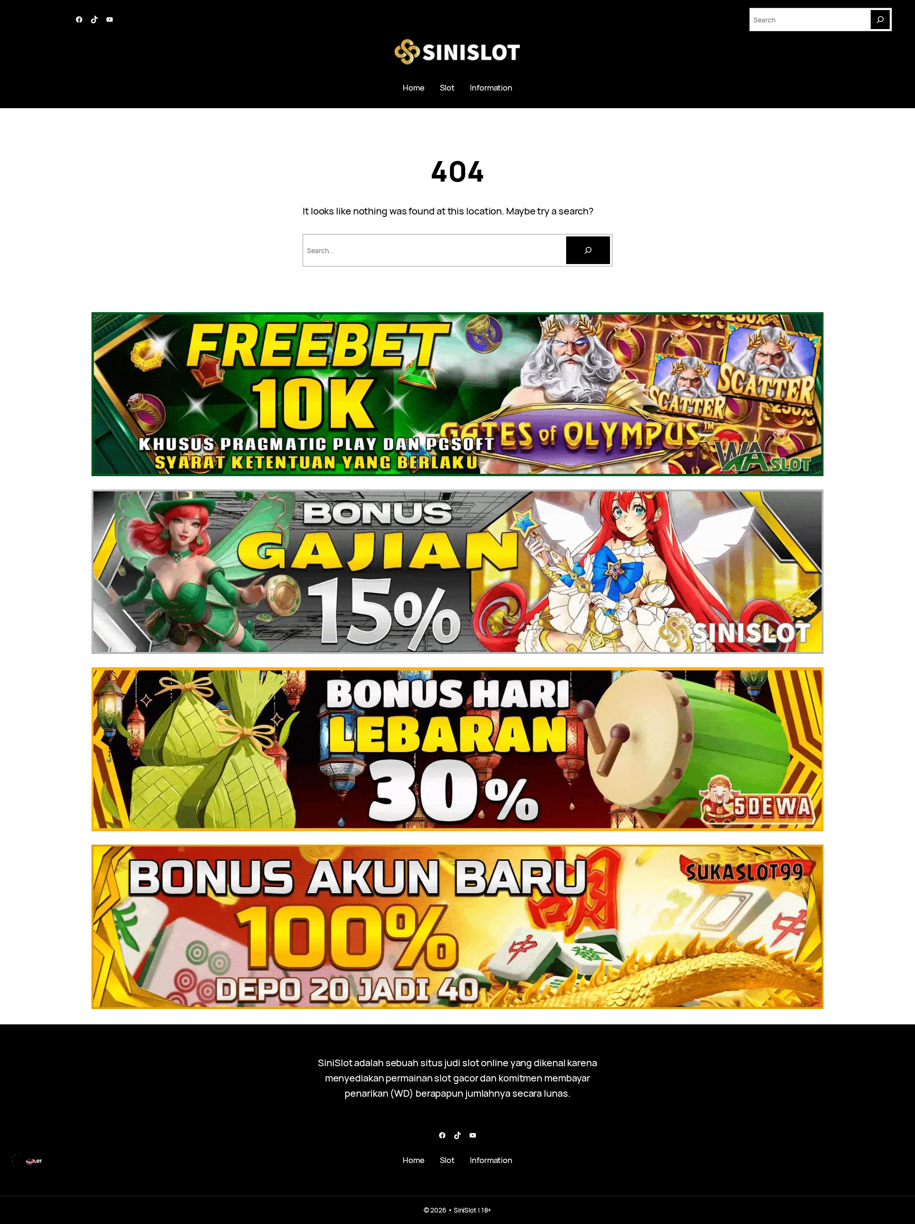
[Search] (880, 19)
